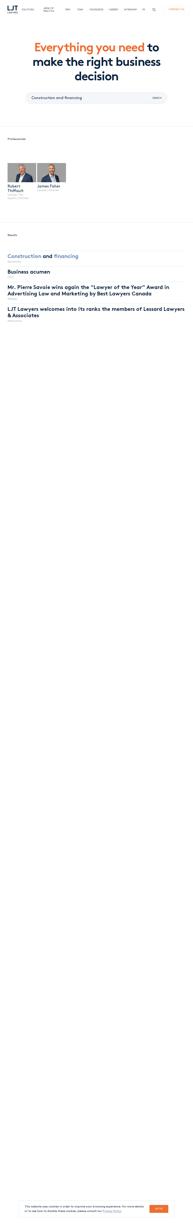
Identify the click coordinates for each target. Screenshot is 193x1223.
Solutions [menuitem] (27, 10)
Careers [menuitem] (113, 10)
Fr (143, 10)
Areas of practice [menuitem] (48, 9)
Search (157, 98)
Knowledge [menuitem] (95, 10)
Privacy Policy (112, 1211)
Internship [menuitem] (129, 10)
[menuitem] (13, 9)
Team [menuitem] (79, 10)
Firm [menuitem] (67, 10)
